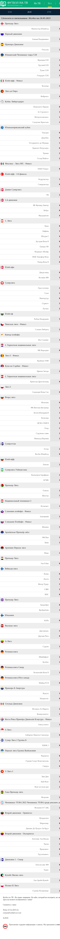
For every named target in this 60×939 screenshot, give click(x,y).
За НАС (6, 918)
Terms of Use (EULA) (10, 910)
